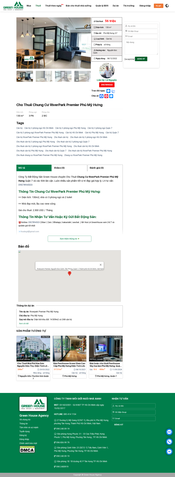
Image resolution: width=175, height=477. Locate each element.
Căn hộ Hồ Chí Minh (74, 132)
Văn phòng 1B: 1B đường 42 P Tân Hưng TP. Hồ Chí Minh (82, 461)
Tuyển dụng (24, 431)
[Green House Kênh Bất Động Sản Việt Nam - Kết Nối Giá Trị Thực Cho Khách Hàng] (13, 6)
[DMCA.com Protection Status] (27, 449)
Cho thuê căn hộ (61, 137)
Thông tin (23, 423)
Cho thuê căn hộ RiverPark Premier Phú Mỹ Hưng (90, 150)
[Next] (87, 77)
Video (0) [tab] (59, 167)
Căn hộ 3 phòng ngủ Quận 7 (100, 128)
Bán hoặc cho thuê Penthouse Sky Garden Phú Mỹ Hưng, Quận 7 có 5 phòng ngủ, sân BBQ (105, 364)
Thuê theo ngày (53, 5)
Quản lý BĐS (102, 5)
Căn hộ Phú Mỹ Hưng (94, 132)
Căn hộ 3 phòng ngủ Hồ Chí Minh (38, 128)
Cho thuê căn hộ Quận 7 (55, 150)
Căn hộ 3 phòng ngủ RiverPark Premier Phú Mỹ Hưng (40, 132)
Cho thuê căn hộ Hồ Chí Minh (86, 146)
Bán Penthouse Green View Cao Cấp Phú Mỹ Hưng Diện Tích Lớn (69, 364)
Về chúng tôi (24, 419)
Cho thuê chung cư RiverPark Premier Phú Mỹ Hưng (39, 155)
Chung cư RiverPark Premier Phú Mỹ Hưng (83, 155)
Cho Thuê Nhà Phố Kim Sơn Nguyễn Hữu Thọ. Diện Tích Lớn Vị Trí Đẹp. (32, 364)
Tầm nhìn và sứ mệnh (28, 427)
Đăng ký (23, 435)
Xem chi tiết (24, 323)
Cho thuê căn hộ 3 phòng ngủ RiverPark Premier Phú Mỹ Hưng (44, 146)
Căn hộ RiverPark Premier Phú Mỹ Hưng (34, 137)
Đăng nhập (24, 439)
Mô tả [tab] (21, 167)
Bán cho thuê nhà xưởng (78, 5)
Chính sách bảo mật (28, 443)
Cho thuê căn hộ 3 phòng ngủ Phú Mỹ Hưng (35, 141)
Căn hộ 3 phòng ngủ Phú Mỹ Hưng (70, 128)
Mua (29, 5)
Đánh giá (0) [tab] (97, 167)
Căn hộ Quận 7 (112, 132)
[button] (145, 5)
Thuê (38, 5)
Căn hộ (19, 128)
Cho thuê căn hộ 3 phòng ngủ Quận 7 (73, 141)
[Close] (101, 265)
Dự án (116, 5)
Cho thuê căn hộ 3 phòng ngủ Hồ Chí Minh (88, 137)
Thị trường (128, 5)
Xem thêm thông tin (68, 239)
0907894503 (107, 85)
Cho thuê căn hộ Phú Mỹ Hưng (29, 150)
